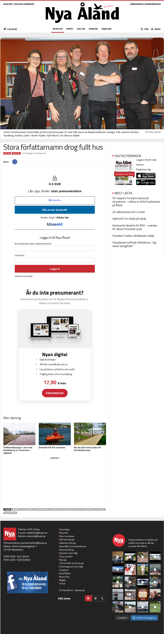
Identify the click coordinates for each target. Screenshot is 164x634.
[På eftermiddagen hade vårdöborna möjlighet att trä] (130, 556)
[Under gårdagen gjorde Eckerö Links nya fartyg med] (117, 569)
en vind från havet (42, 509)
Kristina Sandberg (85, 509)
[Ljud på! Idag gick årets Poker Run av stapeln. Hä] (142, 607)
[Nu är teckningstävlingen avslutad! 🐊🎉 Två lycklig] (142, 594)
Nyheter (16, 153)
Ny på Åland (65, 573)
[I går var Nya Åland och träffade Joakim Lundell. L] (155, 594)
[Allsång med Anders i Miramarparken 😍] (142, 582)
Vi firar (62, 583)
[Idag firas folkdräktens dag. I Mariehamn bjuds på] (155, 569)
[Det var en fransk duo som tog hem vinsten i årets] (155, 556)
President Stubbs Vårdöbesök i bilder (133, 236)
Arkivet (140, 164)
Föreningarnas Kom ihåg (71, 566)
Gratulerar (64, 570)
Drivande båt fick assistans (52, 447)
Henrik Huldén (58, 509)
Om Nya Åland (66, 590)
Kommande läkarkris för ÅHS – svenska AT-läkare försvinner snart (134, 227)
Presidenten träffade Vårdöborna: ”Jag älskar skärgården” (134, 244)
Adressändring (66, 549)
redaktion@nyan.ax (37, 533)
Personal (63, 532)
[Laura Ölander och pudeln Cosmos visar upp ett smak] (155, 607)
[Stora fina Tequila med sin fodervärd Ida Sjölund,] (142, 569)
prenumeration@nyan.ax (34, 543)
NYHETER (58, 28)
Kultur (7, 153)
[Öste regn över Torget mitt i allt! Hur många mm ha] (130, 594)
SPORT (69, 28)
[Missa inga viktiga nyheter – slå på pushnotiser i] (130, 569)
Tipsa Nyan (64, 529)
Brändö (30, 509)
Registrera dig (143, 169)
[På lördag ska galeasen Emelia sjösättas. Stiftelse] (117, 607)
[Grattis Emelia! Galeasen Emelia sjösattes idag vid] (117, 594)
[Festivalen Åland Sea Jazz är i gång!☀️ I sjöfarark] (117, 556)
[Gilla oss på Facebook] (28, 582)
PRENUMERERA (153, 4)
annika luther (18, 509)
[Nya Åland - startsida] (82, 23)
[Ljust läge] (95, 598)
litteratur (99, 509)
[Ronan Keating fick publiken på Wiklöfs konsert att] (130, 582)
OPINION (93, 28)
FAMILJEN (106, 28)
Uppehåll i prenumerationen (72, 546)
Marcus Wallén (10, 513)
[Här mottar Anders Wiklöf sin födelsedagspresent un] (155, 582)
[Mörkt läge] (102, 598)
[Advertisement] (54, 482)
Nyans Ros (64, 576)
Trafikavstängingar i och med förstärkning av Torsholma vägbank (17, 450)
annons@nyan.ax (36, 536)
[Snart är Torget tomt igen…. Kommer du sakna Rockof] (117, 582)
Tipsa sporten (66, 556)
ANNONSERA (136, 4)
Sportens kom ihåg (68, 553)
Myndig (62, 559)
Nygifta (62, 580)
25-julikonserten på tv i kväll (128, 212)
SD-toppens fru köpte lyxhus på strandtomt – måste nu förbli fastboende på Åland (136, 201)
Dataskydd (79, 590)
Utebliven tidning (67, 543)
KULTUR (81, 28)
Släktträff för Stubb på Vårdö (129, 219)
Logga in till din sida (146, 159)
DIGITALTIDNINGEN (24, 4)
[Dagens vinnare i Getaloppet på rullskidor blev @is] (130, 607)
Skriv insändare (66, 536)
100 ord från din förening (71, 563)
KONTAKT (8, 4)
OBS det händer (67, 539)
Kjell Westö (70, 509)
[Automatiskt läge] (88, 598)
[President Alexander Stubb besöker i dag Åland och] (142, 556)
